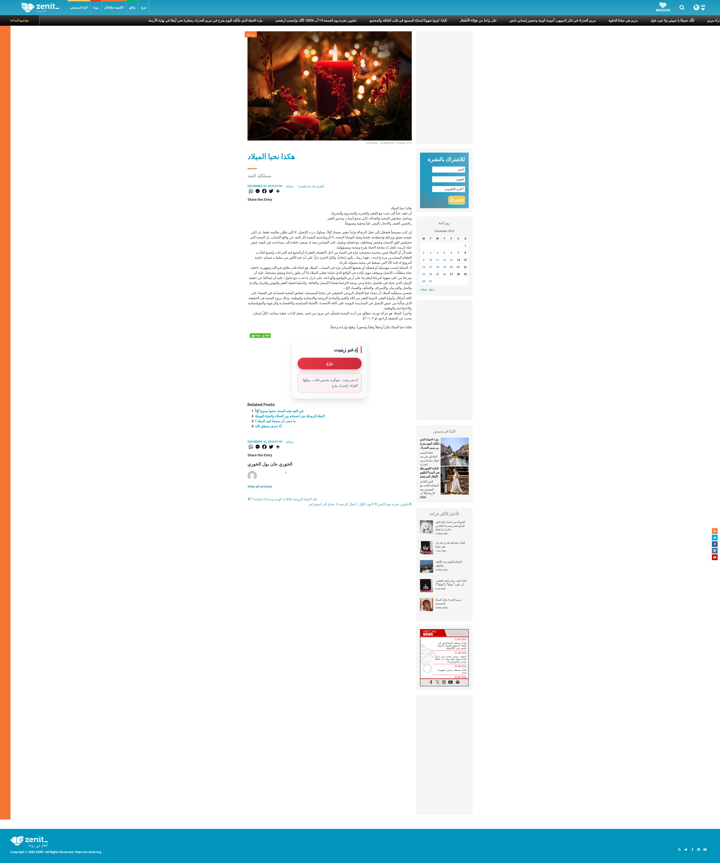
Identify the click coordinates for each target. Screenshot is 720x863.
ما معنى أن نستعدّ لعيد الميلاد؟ (275, 421)
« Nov (423, 289)
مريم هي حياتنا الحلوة (522, 20)
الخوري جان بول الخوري (311, 186)
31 (430, 281)
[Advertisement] (444, 87)
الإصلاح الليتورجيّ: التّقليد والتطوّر (448, 563)
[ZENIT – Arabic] (45, 7)
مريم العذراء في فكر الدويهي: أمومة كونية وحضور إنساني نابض (452, 20)
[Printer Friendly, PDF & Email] (260, 335)
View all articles (260, 486)
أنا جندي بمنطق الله (268, 426)
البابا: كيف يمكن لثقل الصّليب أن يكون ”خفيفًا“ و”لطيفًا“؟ (450, 582)
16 (423, 267)
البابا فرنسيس (79, 7)
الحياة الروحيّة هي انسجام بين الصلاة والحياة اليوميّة (290, 416)
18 (437, 267)
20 (451, 267)
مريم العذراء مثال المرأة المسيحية (448, 601)
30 (423, 281)
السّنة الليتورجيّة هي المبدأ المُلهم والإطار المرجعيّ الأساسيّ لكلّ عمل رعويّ (430, 476)
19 (444, 267)
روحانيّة (251, 34)
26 (444, 274)
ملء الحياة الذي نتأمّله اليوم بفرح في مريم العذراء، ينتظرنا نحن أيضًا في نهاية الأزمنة (105, 20)
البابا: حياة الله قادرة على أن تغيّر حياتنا (450, 544)
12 (444, 259)
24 (430, 274)
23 (423, 274)
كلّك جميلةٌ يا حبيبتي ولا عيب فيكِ (572, 20)
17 (430, 267)
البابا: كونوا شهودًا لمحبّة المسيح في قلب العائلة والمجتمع (307, 20)
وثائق (132, 7)
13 (451, 259)
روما (96, 7)
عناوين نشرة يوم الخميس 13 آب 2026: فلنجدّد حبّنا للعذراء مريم (650, 20)
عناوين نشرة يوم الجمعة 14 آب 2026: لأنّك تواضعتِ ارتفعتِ (215, 20)
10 (430, 259)
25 (437, 274)
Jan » (431, 289)
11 (437, 259)
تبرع (143, 7)
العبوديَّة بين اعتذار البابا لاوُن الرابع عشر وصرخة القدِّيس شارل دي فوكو (450, 526)
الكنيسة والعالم (113, 7)
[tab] (432, 632)
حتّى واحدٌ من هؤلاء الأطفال (377, 20)
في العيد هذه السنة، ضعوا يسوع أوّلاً (279, 411)
